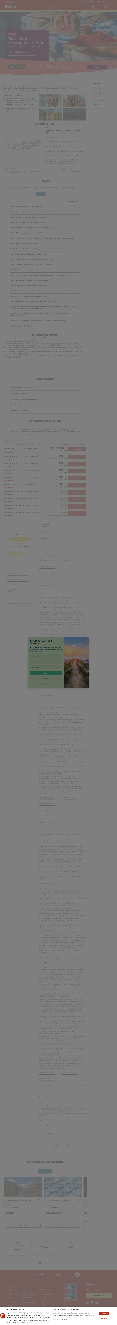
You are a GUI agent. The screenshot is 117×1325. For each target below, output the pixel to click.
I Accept (104, 1313)
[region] (58, 1316)
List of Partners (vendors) (60, 1319)
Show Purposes (104, 1318)
